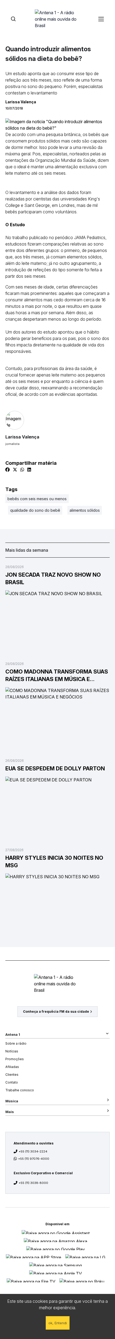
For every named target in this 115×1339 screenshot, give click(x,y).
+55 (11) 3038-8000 (33, 1183)
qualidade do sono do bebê (35, 510)
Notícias (11, 1051)
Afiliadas (12, 1067)
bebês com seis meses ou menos (37, 498)
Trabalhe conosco (19, 1090)
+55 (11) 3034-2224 (33, 1151)
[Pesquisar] (13, 18)
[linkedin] (29, 469)
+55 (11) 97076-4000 (33, 1159)
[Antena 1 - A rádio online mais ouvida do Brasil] (57, 18)
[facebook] (7, 469)
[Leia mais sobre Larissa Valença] (57, 420)
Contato (11, 1082)
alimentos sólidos (85, 510)
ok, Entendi (57, 1323)
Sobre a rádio (15, 1043)
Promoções (14, 1059)
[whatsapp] (22, 469)
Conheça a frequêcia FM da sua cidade (56, 1011)
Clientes (11, 1075)
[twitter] (15, 469)
